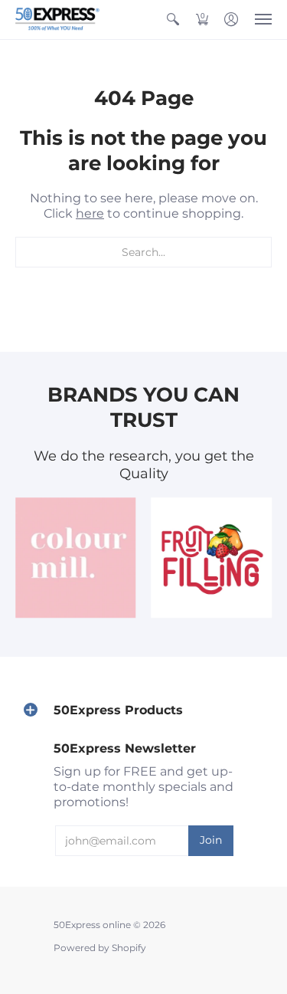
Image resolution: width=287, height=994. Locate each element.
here (90, 213)
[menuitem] (173, 19)
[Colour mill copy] (75, 557)
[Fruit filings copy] (212, 557)
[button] (173, 19)
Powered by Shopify (100, 947)
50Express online (92, 924)
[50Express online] (57, 19)
